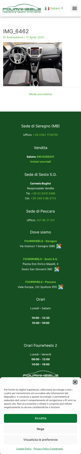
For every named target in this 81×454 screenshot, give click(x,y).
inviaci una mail (40, 161)
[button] (75, 382)
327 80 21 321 (45, 220)
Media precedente (40, 94)
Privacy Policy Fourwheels (48, 448)
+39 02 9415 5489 (43, 193)
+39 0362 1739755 (45, 134)
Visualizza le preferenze (40, 439)
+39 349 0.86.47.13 (43, 198)
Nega (40, 429)
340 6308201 (45, 156)
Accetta (40, 418)
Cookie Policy (24, 448)
